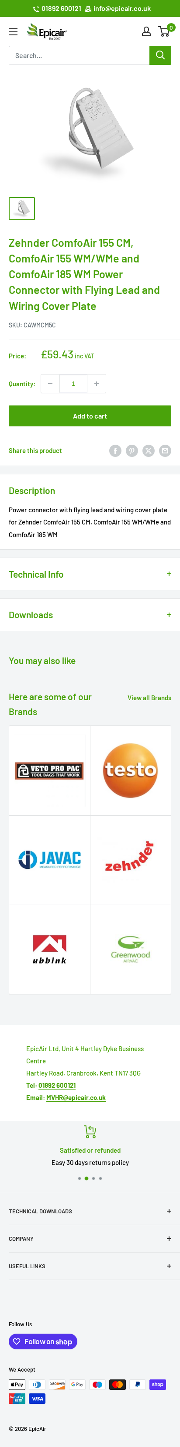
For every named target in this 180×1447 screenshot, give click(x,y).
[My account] (146, 31)
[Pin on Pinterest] (132, 450)
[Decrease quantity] (50, 384)
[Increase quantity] (96, 384)
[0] (164, 31)
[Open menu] (13, 31)
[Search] (160, 55)
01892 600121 (61, 8)
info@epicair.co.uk (122, 8)
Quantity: (22, 384)
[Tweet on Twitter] (148, 450)
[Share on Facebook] (115, 450)
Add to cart (90, 416)
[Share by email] (165, 450)
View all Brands (149, 697)
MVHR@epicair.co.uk (76, 1097)
